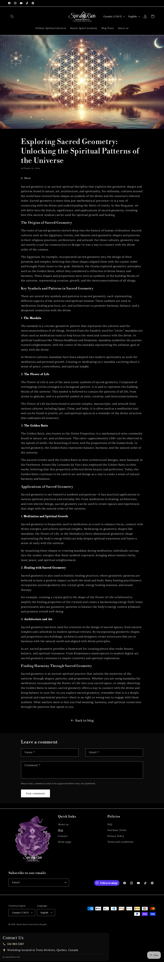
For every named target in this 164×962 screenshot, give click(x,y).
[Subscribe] (65, 882)
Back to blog (84, 720)
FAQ (109, 824)
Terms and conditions (120, 841)
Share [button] (27, 178)
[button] (12, 16)
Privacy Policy (115, 836)
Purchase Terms (117, 830)
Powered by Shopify (37, 924)
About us (63, 824)
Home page (64, 841)
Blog (60, 830)
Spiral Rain (21, 924)
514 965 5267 (15, 944)
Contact (63, 836)
